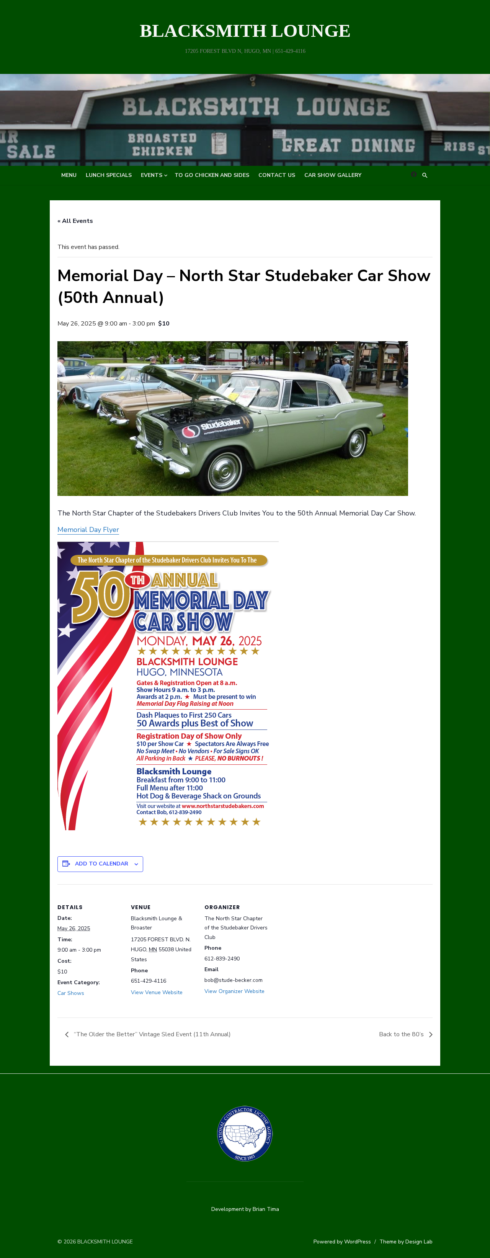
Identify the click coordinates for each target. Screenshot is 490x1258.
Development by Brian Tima (245, 1209)
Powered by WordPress (342, 1241)
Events (151, 175)
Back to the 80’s (402, 1034)
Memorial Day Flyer (88, 529)
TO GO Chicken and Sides (212, 175)
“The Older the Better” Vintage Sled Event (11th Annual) (151, 1034)
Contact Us (276, 175)
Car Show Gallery (332, 175)
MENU (69, 175)
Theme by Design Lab (406, 1241)
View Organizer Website (234, 991)
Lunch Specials (109, 175)
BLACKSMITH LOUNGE (245, 30)
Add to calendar (101, 863)
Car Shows (70, 993)
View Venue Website (157, 992)
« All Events (75, 221)
